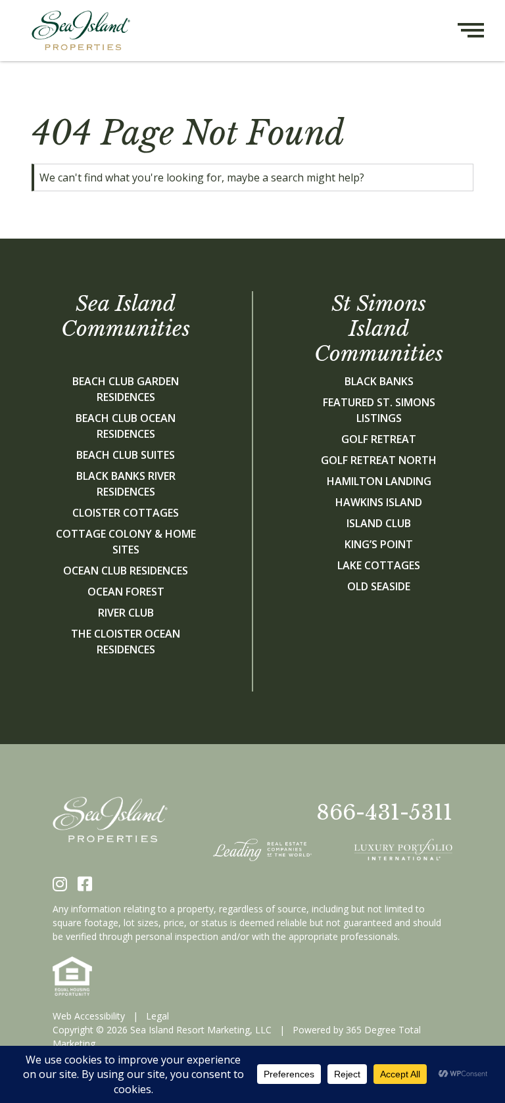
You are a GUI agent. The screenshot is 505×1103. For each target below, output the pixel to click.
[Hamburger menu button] (481, 30)
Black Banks (379, 381)
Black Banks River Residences (126, 484)
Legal (157, 1016)
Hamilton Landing (379, 481)
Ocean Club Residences (125, 570)
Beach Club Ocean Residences (126, 426)
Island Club (379, 523)
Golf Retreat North (379, 460)
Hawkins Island (378, 502)
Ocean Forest (125, 591)
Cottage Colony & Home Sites (126, 542)
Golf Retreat (378, 439)
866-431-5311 (384, 812)
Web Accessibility (89, 1016)
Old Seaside (378, 586)
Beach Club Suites (125, 455)
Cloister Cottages (125, 512)
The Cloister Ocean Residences (125, 641)
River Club (126, 612)
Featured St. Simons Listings (379, 410)
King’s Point (379, 544)
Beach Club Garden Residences (125, 389)
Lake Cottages (378, 565)
